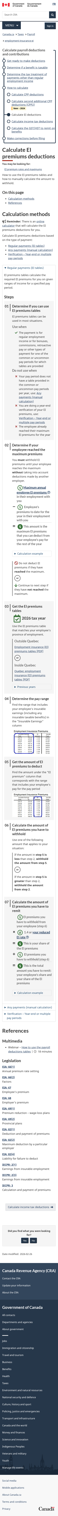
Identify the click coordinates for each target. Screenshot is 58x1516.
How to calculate (17, 88)
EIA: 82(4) (8, 1154)
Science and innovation (15, 1439)
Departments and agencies (17, 1322)
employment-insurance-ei (19, 40)
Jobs (4, 1341)
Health (6, 1376)
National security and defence (19, 1397)
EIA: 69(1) (8, 1108)
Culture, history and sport (16, 1404)
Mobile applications (13, 1487)
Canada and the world (14, 1425)
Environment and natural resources (22, 1390)
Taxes (21, 34)
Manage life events (12, 1467)
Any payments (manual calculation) (30, 250)
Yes (25, 1240)
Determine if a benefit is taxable (27, 67)
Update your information (16, 1285)
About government (13, 1329)
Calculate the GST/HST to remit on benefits (33, 129)
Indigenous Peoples (13, 1446)
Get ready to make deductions (26, 61)
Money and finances (13, 1432)
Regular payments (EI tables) (26, 246)
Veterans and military (14, 1453)
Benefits (6, 1369)
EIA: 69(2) (8, 1119)
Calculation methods (21, 198)
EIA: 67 (6, 1087)
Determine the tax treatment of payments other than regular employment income (27, 78)
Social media (9, 1480)
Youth (5, 1460)
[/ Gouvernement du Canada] (21, 4)
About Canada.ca (11, 1494)
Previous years (26, 687)
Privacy (6, 1508)
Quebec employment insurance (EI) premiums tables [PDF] (29, 675)
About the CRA (10, 1292)
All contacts (8, 1315)
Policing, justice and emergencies (21, 1411)
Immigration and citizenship (18, 1348)
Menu (10, 25)
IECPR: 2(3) (9, 1175)
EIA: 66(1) (8, 1067)
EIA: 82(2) (8, 1140)
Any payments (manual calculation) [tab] (29, 1007)
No (33, 1240)
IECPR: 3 (7, 1185)
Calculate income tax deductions (32, 121)
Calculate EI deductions (26, 114)
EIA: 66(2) (8, 1077)
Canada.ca (8, 34)
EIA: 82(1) (8, 1129)
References (15, 203)
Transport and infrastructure (18, 1418)
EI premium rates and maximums (23, 169)
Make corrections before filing (26, 138)
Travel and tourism (12, 1355)
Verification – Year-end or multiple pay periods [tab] (28, 1016)
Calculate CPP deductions (28, 94)
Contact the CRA (11, 1278)
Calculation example (30, 553)
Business (7, 1362)
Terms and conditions (14, 1501)
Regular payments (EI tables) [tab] (25, 268)
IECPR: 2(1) (9, 1164)
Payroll (31, 34)
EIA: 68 (6, 1098)
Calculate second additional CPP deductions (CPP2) (32, 103)
